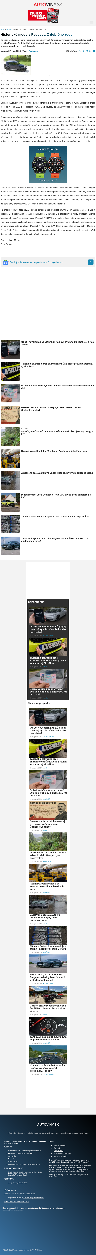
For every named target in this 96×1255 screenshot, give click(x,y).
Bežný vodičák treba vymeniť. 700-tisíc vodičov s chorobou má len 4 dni (48, 692)
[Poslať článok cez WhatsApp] (90, 51)
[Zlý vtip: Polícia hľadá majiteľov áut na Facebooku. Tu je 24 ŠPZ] (10, 532)
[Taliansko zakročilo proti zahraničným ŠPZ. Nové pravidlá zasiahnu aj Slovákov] (10, 379)
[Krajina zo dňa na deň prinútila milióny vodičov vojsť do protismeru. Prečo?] (48, 1064)
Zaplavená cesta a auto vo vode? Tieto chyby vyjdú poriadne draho (57, 473)
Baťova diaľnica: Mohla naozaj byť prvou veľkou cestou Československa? (47, 824)
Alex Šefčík (46, 698)
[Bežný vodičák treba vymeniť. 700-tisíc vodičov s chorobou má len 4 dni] (10, 401)
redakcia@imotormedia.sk (31, 1164)
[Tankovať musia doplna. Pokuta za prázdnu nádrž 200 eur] (48, 1035)
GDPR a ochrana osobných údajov (16, 1201)
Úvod (2, 29)
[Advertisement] (48, 308)
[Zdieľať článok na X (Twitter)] (83, 51)
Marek (45, 667)
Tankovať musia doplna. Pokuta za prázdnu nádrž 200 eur (48, 1038)
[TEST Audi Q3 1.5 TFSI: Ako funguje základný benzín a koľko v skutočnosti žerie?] (10, 554)
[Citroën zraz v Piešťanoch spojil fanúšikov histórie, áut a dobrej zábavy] (48, 1004)
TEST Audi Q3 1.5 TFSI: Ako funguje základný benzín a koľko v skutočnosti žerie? (48, 977)
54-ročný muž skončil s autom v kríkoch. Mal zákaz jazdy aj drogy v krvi (48, 855)
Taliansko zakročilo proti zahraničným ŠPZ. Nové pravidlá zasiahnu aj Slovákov (48, 660)
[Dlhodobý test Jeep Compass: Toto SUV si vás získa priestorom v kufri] (10, 510)
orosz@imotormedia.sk (25, 1153)
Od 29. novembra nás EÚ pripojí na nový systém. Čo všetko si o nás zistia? (48, 629)
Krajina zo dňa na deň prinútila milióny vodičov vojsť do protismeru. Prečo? (47, 1068)
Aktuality (9, 29)
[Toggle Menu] (92, 22)
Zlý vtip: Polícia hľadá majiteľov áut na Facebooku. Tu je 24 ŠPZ (55, 516)
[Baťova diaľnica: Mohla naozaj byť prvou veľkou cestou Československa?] (10, 423)
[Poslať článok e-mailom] (94, 51)
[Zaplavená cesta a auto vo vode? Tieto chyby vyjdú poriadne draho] (10, 489)
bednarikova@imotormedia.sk (31, 1151)
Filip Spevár (47, 861)
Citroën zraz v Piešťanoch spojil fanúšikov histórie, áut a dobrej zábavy (48, 1008)
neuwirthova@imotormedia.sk (34, 1197)
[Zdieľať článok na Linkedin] (87, 51)
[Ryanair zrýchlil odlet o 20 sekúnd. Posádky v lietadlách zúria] (10, 467)
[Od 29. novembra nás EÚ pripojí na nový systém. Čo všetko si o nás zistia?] (10, 358)
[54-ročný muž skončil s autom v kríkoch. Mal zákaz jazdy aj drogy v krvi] (10, 445)
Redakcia (33, 51)
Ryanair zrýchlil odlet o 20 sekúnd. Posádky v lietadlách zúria (54, 451)
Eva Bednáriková (48, 635)
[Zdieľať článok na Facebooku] (79, 51)
